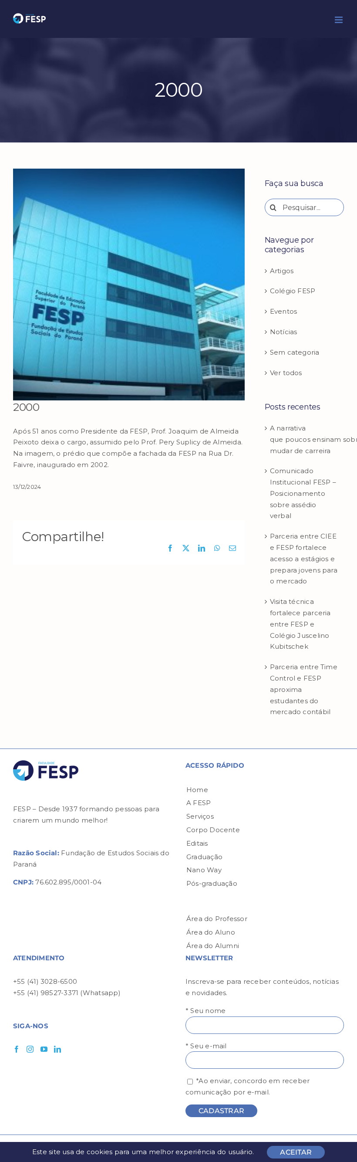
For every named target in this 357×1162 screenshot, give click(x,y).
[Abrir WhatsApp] (335, 1140)
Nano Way (204, 870)
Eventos (283, 311)
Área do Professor (216, 919)
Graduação (204, 857)
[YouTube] (43, 1049)
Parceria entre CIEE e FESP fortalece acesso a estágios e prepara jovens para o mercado (303, 558)
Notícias (283, 332)
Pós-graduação (211, 883)
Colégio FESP (293, 291)
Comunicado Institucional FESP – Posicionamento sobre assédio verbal (303, 493)
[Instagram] (30, 1049)
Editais (197, 843)
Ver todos (286, 373)
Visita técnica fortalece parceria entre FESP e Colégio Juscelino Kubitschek (300, 623)
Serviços (200, 816)
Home (197, 790)
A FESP (198, 803)
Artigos (282, 271)
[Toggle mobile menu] (339, 19)
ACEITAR (296, 1152)
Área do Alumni (212, 946)
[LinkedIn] (57, 1049)
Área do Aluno (210, 932)
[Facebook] (16, 1049)
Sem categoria (295, 352)
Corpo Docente (213, 830)
